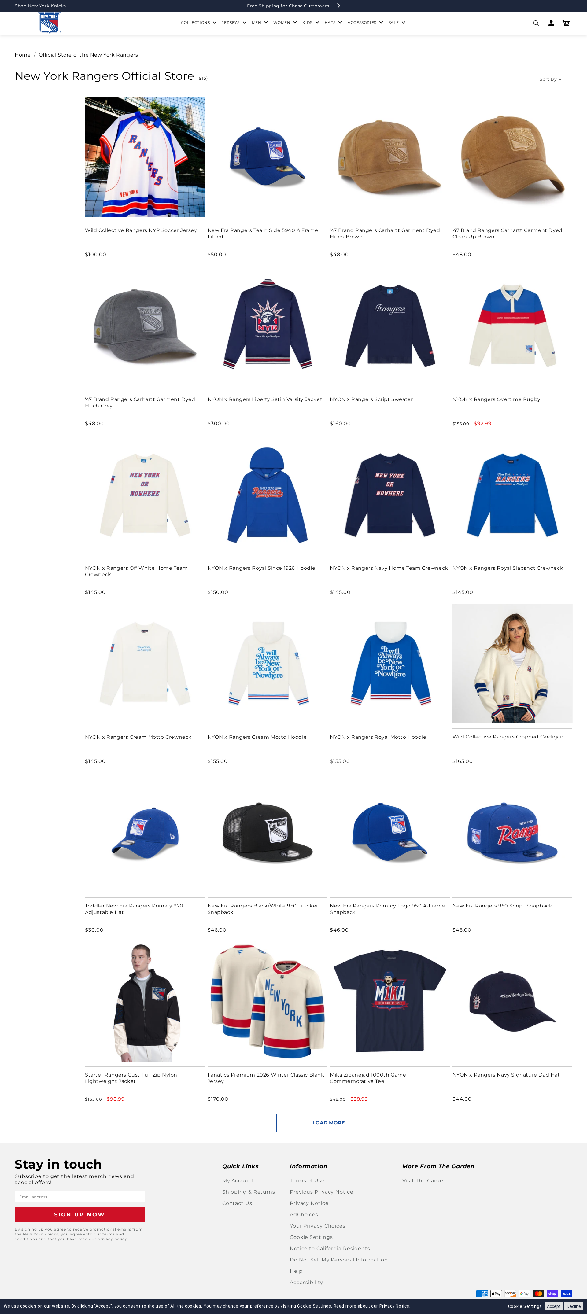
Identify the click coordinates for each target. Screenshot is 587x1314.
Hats (330, 22)
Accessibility (306, 1282)
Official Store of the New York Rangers (88, 55)
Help (296, 1271)
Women (281, 22)
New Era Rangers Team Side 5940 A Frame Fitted (263, 233)
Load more (328, 1123)
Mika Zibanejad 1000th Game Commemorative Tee (368, 1078)
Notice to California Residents (330, 1248)
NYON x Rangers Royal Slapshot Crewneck (507, 568)
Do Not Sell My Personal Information (339, 1260)
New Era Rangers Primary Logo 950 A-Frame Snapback (387, 909)
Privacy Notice (309, 1203)
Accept (554, 1306)
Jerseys (230, 22)
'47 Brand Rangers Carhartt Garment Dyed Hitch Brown (385, 233)
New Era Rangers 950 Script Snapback (502, 906)
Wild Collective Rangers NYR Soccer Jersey (141, 230)
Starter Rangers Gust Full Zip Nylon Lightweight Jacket (131, 1078)
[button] (536, 23)
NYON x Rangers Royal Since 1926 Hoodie (262, 568)
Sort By (548, 79)
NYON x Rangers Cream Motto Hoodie (257, 737)
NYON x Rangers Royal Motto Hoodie (378, 737)
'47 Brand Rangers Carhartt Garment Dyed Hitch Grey (140, 402)
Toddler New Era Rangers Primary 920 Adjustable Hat (134, 909)
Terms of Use (307, 1180)
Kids (307, 22)
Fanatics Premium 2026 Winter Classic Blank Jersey (266, 1078)
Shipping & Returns (248, 1192)
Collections (195, 22)
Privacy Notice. (395, 1306)
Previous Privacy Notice (321, 1192)
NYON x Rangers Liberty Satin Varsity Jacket (265, 399)
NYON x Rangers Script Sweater (371, 399)
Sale (394, 22)
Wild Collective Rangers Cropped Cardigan (508, 737)
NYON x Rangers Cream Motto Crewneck (138, 737)
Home (23, 55)
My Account (238, 1180)
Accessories (362, 22)
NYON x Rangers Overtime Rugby (496, 399)
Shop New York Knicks (40, 6)
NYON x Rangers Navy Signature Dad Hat (506, 1075)
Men (256, 22)
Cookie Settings (311, 1237)
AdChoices (304, 1214)
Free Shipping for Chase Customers (288, 6)
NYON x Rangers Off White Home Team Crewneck (136, 571)
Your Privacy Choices (317, 1226)
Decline (574, 1306)
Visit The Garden (424, 1180)
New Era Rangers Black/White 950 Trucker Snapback (263, 909)
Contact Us (237, 1203)
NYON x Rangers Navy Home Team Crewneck (389, 568)
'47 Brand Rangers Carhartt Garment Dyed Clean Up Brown (507, 233)
